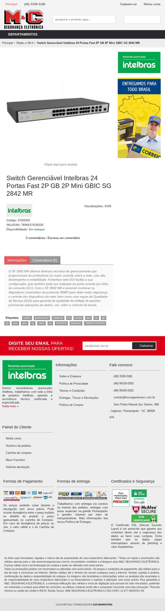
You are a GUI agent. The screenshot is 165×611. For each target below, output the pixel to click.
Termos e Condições (72, 390)
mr (50, 323)
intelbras (58, 317)
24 (68, 317)
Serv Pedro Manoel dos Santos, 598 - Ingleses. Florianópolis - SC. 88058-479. (134, 411)
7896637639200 (95, 323)
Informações (17, 260)
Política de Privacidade (73, 383)
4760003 (61, 323)
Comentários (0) (45, 260)
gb (103, 317)
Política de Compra (71, 404)
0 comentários (35, 238)
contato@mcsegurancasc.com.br (134, 397)
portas (78, 317)
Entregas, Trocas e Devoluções (79, 397)
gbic (24, 323)
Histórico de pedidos (18, 445)
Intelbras (76, 323)
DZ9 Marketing (103, 604)
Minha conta (13, 438)
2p (96, 317)
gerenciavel (42, 317)
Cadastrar (146, 345)
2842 (41, 323)
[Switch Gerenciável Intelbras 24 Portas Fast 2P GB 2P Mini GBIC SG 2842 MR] (58, 106)
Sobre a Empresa (70, 376)
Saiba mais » (10, 406)
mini (15, 323)
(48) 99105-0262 (124, 383)
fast (88, 317)
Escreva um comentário (64, 238)
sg (32, 323)
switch (27, 317)
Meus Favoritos (15, 460)
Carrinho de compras (19, 452)
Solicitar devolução (17, 467)
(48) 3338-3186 (123, 376)
